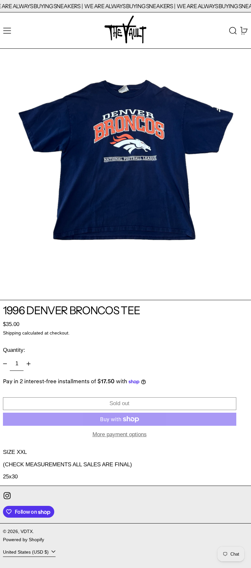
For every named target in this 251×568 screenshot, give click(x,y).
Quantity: (14, 350)
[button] (233, 31)
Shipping (12, 333)
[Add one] (28, 364)
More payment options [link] (119, 434)
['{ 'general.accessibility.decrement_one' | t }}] (5, 364)
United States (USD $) (26, 552)
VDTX (27, 531)
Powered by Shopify (23, 539)
